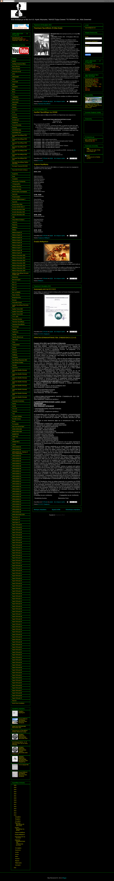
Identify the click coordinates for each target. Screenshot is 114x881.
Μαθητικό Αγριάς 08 (17, 250)
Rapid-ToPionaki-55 (17, 659)
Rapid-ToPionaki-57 (17, 665)
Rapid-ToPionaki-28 (17, 591)
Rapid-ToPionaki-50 (17, 647)
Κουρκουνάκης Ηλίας (17, 204)
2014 (15, 810)
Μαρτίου (17, 860)
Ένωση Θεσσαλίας (16, 125)
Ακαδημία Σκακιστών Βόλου (19, 63)
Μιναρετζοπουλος (16, 297)
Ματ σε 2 (14, 284)
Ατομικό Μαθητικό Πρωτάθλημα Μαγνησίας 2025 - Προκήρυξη (23, 774)
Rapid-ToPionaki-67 (17, 690)
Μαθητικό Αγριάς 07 (17, 247)
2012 (15, 815)
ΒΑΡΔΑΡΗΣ (15, 86)
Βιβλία (13, 89)
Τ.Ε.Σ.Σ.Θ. (14, 408)
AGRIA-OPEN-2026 (17, 431)
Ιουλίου (17, 852)
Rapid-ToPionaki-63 (17, 680)
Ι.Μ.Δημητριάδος (16, 184)
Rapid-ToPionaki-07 (17, 540)
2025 (15, 787)
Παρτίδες (14, 334)
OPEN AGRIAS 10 (16, 471)
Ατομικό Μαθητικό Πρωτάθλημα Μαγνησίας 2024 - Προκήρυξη (23, 720)
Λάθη (13, 217)
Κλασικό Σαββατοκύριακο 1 (18, 199)
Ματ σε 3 (14, 287)
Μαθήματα (47, 237)
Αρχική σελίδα (56, 509)
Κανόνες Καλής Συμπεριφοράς (19, 191)
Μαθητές (14, 229)
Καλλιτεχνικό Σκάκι (16, 189)
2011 (15, 867)
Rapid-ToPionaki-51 (17, 649)
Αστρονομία (15, 81)
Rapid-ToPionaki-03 (17, 529)
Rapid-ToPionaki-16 (17, 560)
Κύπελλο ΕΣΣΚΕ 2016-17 (18, 206)
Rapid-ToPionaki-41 (17, 624)
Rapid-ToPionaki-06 (17, 537)
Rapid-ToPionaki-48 (17, 642)
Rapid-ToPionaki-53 (17, 654)
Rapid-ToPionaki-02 (17, 527)
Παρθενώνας (15, 332)
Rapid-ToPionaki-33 (17, 603)
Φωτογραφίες (15, 424)
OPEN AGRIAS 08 (16, 466)
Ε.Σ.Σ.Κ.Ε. (40, 160)
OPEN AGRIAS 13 (16, 478)
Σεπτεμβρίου (18, 848)
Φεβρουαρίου (18, 862)
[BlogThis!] (72, 101)
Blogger (64, 878)
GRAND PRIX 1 (16, 441)
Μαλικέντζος (15, 277)
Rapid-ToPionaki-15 (17, 557)
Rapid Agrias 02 (16, 519)
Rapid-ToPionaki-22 (17, 575)
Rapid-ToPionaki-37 (17, 614)
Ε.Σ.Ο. (13, 112)
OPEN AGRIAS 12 (16, 476)
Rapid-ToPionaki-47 (17, 639)
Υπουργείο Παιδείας (17, 416)
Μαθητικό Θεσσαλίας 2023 (18, 258)
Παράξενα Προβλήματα (22, 712)
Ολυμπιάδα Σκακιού (17, 302)
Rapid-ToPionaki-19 (17, 568)
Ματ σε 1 (14, 282)
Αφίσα (13, 84)
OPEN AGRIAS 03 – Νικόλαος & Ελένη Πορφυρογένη (20, 452)
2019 (15, 800)
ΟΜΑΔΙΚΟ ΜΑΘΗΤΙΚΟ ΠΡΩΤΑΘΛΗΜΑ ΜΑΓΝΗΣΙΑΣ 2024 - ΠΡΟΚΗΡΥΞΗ (23, 759)
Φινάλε (13, 421)
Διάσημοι (14, 107)
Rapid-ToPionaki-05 (17, 535)
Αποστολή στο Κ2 (16, 71)
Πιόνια (13, 342)
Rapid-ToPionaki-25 (17, 583)
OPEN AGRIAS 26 (16, 512)
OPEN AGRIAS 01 (16, 446)
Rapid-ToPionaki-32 (17, 601)
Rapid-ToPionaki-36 (17, 611)
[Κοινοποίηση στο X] (73, 101)
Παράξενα (14, 329)
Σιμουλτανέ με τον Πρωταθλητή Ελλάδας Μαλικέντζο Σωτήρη (19, 731)
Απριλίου (17, 858)
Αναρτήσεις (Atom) (60, 515)
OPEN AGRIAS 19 (16, 494)
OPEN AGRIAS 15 (16, 484)
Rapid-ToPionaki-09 (17, 545)
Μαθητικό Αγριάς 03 (17, 237)
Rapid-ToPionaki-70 (17, 698)
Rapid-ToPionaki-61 (17, 675)
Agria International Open (18, 426)
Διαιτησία (14, 104)
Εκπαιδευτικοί (15, 120)
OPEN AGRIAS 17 (16, 489)
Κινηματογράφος (16, 196)
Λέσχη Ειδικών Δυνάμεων (18, 219)
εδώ (75, 150)
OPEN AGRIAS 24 (16, 506)
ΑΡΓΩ (13, 74)
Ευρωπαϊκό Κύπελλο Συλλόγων (20, 169)
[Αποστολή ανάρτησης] (67, 101)
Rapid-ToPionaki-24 (17, 580)
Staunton (14, 700)
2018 (15, 802)
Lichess (14, 444)
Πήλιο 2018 (15, 339)
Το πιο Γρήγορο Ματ (24, 764)
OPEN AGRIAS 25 (16, 509)
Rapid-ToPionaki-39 (17, 619)
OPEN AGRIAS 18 (16, 491)
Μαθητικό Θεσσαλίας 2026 (18, 263)
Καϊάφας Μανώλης (16, 186)
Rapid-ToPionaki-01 (17, 524)
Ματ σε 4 (14, 289)
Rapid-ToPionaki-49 (17, 644)
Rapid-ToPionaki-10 (17, 547)
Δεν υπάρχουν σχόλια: (59, 101)
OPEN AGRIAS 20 (16, 496)
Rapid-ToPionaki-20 (17, 570)
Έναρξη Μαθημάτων (41, 241)
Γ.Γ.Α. (13, 94)
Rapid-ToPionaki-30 (17, 596)
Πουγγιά (14, 347)
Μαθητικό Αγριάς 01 (17, 232)
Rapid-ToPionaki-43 (17, 629)
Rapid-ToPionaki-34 (17, 606)
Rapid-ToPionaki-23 (17, 578)
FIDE (13, 439)
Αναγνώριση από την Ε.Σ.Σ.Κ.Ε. (45, 289)
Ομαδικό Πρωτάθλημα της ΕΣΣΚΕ (45, 112)
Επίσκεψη (14, 127)
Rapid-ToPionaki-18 (17, 565)
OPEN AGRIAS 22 (16, 501)
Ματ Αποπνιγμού (16, 279)
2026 (15, 785)
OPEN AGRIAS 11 (16, 473)
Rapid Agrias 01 (16, 517)
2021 (15, 795)
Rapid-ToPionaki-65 (17, 685)
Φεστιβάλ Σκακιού (16, 418)
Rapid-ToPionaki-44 (17, 631)
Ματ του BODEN (16, 292)
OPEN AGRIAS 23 (16, 504)
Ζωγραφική (15, 178)
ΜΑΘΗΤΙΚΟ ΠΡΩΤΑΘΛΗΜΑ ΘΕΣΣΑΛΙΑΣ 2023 (19, 727)
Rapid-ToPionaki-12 (17, 552)
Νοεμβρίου (18, 819)
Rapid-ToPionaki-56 (17, 662)
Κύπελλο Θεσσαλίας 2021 (18, 214)
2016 (15, 806)
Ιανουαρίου (18, 865)
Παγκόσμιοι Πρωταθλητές (44, 103)
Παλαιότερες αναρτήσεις (73, 509)
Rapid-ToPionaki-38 (17, 616)
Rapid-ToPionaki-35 (17, 608)
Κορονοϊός (14, 201)
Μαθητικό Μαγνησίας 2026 (18, 270)
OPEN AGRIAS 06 (16, 461)
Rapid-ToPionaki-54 (17, 657)
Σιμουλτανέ (15, 367)
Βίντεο (13, 91)
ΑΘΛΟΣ (14, 61)
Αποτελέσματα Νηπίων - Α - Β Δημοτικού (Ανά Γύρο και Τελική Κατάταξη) (20, 743)
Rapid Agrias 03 (16, 522)
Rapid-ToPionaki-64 (17, 682)
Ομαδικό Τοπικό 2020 (17, 309)
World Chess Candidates (18, 703)
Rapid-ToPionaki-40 (17, 621)
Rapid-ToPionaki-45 (17, 634)
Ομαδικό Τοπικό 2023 (17, 311)
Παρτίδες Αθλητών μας (17, 337)
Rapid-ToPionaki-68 (17, 693)
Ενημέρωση (41, 237)
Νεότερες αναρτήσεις (40, 509)
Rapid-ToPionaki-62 (17, 677)
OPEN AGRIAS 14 (16, 481)
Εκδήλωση (14, 117)
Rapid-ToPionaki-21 (17, 573)
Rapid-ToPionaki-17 (17, 563)
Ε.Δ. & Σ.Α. (15, 109)
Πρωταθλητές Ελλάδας (17, 362)
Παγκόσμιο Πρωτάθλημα (18, 321)
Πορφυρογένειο (16, 344)
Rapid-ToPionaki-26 (17, 586)
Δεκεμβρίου (18, 816)
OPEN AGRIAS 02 (16, 449)
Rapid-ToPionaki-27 (17, 588)
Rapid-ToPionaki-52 (17, 652)
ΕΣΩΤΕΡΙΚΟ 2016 (16, 130)
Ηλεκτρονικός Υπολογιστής (18, 181)
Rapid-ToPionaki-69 (17, 695)
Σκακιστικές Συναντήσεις (18, 401)
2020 (15, 798)
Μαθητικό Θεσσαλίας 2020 (18, 255)
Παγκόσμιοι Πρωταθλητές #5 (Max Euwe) (48, 28)
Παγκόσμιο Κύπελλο (17, 319)
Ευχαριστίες (15, 173)
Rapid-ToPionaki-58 (17, 667)
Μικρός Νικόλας (16, 295)
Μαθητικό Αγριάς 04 (17, 240)
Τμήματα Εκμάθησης (41, 164)
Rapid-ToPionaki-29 (17, 593)
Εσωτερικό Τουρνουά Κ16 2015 (20, 166)
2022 (15, 793)
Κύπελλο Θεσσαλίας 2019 (18, 212)
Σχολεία (14, 406)
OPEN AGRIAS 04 (16, 455)
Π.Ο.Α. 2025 (15, 316)
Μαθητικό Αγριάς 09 (17, 252)
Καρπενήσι (14, 194)
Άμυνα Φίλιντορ (16, 66)
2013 (15, 813)
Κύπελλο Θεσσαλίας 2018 (18, 209)
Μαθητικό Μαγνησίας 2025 (18, 268)
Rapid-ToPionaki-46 (17, 637)
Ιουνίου (17, 854)
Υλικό (13, 413)
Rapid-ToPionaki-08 (17, 542)
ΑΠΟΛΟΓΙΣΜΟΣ (16, 69)
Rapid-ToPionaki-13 (17, 555)
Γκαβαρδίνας (15, 97)
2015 (15, 808)
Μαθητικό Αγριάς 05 (17, 242)
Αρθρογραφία (15, 76)
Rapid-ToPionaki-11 (17, 550)
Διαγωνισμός (15, 102)
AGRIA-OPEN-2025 (17, 429)
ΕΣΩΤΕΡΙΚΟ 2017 (16, 132)
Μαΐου (17, 856)
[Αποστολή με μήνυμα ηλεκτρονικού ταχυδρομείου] (70, 101)
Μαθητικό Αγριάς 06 (17, 245)
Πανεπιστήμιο (15, 326)
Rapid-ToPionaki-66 (17, 688)
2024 (15, 789)
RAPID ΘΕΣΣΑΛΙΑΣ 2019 (18, 514)
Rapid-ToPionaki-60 (17, 672)
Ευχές (13, 176)
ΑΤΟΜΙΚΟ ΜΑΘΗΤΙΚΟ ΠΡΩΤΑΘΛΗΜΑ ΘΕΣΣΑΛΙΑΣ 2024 (23, 736)
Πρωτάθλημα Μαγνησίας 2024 (19, 360)
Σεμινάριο (14, 365)
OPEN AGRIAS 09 (16, 468)
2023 (15, 791)
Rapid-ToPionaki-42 (17, 626)
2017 (15, 804)
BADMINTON (15, 434)
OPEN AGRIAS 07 (16, 463)
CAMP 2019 (15, 436)
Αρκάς (13, 79)
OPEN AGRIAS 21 (16, 499)
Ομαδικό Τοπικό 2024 (17, 314)
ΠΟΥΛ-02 (14, 352)
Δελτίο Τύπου (15, 99)
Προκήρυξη (15, 357)
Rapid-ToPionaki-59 (17, 670)
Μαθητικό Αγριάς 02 (17, 235)
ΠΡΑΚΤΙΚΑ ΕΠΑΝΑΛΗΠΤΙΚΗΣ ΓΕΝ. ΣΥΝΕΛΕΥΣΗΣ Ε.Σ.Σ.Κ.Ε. (55, 337)
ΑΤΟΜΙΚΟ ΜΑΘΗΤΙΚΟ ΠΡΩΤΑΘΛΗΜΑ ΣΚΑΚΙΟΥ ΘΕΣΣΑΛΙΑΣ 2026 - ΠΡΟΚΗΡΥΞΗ (20, 751)
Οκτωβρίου (18, 821)
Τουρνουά (14, 411)
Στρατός (14, 403)
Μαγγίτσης (14, 224)
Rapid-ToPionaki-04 (17, 532)
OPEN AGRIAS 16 (16, 486)
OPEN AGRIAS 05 (16, 458)
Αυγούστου (18, 850)
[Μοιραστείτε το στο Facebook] (75, 101)
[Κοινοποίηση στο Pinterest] (76, 101)
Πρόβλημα (14, 354)
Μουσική (14, 300)
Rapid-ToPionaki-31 (17, 598)
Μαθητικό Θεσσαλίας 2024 (18, 260)
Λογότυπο (14, 222)
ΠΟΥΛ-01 (14, 349)
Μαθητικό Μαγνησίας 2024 (18, 265)
